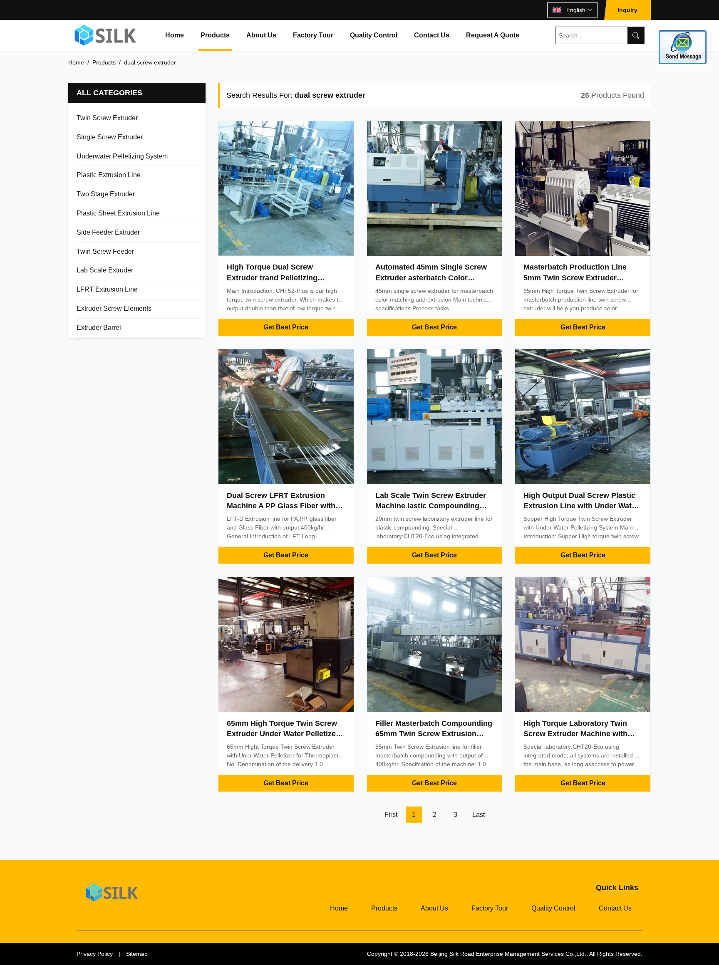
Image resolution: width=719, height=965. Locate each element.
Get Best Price (285, 327)
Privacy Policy (95, 953)
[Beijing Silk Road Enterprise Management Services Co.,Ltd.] (106, 35)
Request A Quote (492, 35)
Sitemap (137, 953)
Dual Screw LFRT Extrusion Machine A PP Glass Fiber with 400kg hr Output (281, 505)
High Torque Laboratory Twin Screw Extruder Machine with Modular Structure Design (575, 733)
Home (174, 35)
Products (215, 35)
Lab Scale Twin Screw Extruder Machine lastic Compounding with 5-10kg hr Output (430, 505)
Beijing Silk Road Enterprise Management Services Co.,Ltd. (508, 953)
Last (478, 814)
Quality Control (373, 35)
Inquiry (627, 10)
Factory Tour (313, 35)
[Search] (635, 35)
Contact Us (431, 35)
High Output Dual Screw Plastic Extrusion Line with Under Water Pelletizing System (581, 505)
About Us (261, 35)
